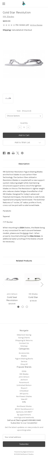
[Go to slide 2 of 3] (23, 307)
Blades (24, 356)
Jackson (24, 380)
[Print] (13, 153)
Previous (3, 284)
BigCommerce (28, 452)
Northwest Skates (24, 396)
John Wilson (24, 377)
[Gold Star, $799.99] (33, 279)
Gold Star (33, 297)
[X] (17, 153)
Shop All (24, 364)
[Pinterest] (22, 153)
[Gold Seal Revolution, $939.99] (12, 279)
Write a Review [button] (36, 25)
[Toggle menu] (3, 3)
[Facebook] (4, 153)
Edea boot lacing (24, 335)
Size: (24, 111)
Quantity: (24, 123)
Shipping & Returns (24, 340)
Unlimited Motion (24, 385)
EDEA (24, 371)
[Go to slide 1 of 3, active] (18, 307)
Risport (24, 388)
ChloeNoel (24, 391)
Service (24, 361)
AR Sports (24, 394)
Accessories (24, 353)
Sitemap (24, 346)
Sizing (25, 233)
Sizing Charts (24, 338)
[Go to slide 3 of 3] (27, 307)
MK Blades (24, 374)
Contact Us (24, 343)
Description (24, 164)
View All (24, 399)
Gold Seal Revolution (12, 299)
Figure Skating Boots (24, 359)
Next (42, 284)
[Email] (8, 153)
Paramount (24, 382)
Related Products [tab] (24, 260)
